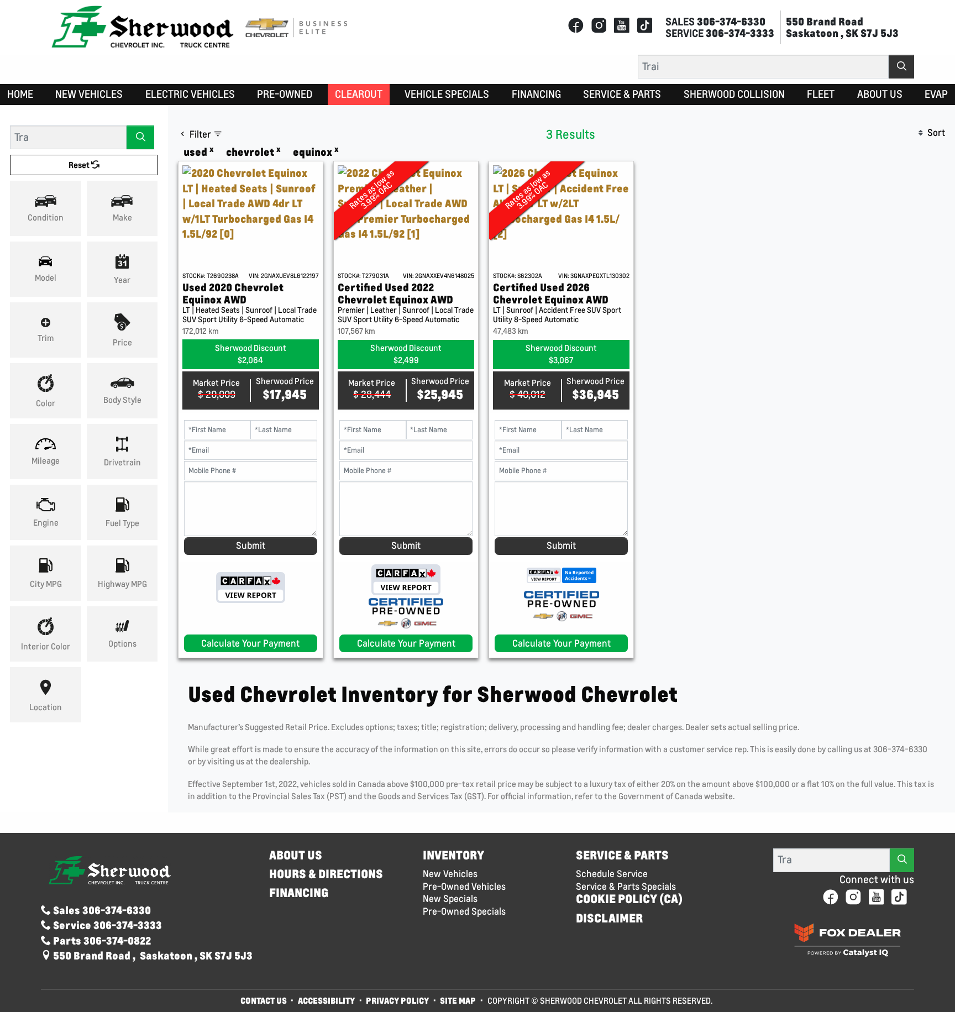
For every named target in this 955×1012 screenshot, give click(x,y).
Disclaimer (609, 918)
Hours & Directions (326, 874)
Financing (299, 893)
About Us (295, 855)
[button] (20, 95)
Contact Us (263, 1000)
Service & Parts (622, 855)
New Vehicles (450, 874)
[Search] (902, 66)
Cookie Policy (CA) (629, 899)
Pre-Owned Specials (464, 911)
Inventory (453, 855)
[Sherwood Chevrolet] (142, 26)
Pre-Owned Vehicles (464, 886)
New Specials (450, 899)
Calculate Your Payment (250, 643)
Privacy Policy (397, 1000)
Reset (80, 165)
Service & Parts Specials (626, 886)
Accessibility (326, 1000)
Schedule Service (612, 874)
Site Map (459, 1000)
